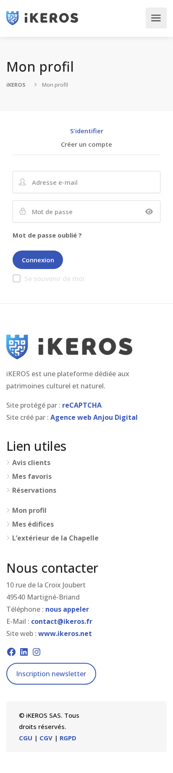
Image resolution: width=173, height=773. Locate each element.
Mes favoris (32, 476)
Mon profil (29, 510)
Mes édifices (33, 524)
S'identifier (86, 131)
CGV (45, 738)
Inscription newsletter (51, 673)
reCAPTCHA (82, 405)
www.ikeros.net (65, 633)
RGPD (68, 738)
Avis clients (31, 462)
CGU (25, 738)
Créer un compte (86, 144)
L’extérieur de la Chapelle (55, 538)
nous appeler (67, 609)
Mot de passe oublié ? (47, 235)
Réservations (34, 490)
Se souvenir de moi (54, 278)
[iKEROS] (42, 18)
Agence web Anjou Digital (94, 417)
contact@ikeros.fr (61, 621)
